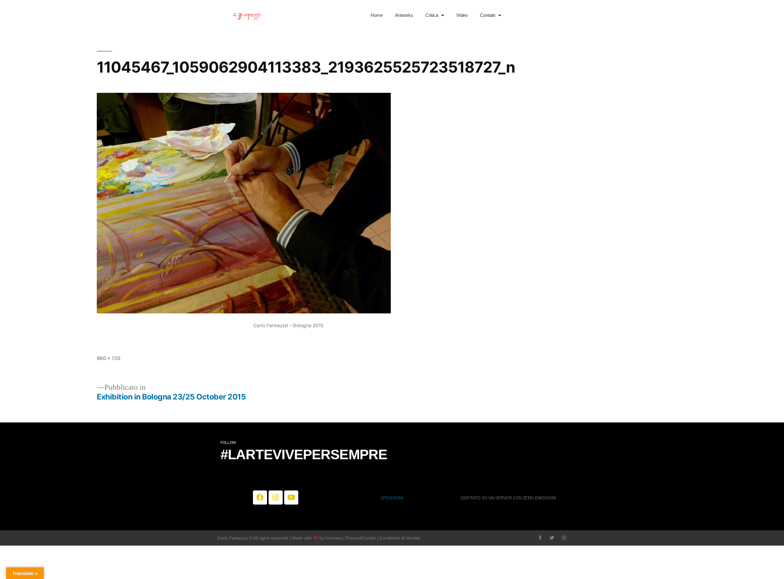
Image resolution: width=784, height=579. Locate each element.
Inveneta (334, 537)
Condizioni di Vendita (400, 537)
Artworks (404, 15)
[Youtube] (291, 497)
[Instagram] (276, 497)
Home (377, 15)
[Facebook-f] (540, 537)
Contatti (487, 15)
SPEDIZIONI (391, 498)
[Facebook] (260, 497)
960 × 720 (108, 358)
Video (462, 15)
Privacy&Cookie (361, 537)
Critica (431, 15)
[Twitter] (552, 537)
